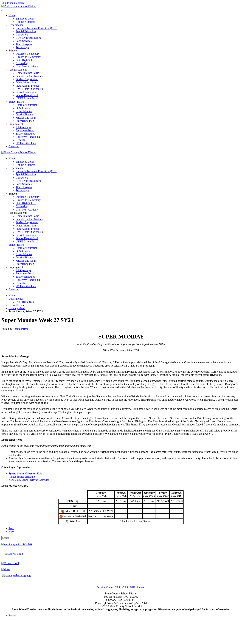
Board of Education (27, 104)
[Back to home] (18, 6)
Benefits (20, 139)
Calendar (14, 146)
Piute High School (26, 60)
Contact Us (22, 34)
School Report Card (27, 95)
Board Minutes (24, 111)
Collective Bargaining (28, 136)
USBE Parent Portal (27, 98)
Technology (22, 47)
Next (11, 531)
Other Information (26, 82)
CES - (118, 587)
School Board (16, 101)
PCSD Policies (24, 108)
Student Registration (27, 79)
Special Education (26, 31)
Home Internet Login (27, 72)
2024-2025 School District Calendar (29, 479)
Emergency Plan (25, 120)
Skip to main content (12, 2)
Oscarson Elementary (28, 53)
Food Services (24, 40)
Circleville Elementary (28, 56)
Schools (13, 50)
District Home (105, 587)
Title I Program (24, 44)
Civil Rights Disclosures (29, 88)
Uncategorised (20, 328)
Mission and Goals (26, 117)
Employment (16, 123)
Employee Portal (25, 130)
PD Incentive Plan (26, 143)
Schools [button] (13, 193)
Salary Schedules (25, 133)
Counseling (22, 63)
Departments (16, 24)
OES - (126, 587)
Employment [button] (16, 267)
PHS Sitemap (137, 587)
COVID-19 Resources (28, 37)
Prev (11, 528)
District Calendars (26, 92)
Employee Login (25, 18)
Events (12, 615)
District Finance (24, 114)
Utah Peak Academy (27, 66)
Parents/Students (18, 69)
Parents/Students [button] (18, 212)
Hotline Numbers (25, 21)
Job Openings (23, 127)
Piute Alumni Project (27, 85)
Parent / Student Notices (29, 76)
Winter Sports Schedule (22, 476)
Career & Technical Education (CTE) (36, 28)
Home (12, 15)
